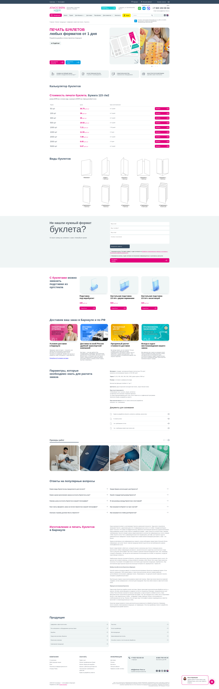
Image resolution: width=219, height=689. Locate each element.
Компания (54, 657)
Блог (51, 664)
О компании (53, 660)
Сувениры (52, 2)
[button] (153, 66)
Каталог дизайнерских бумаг (87, 662)
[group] (64, 458)
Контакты (118, 15)
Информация (116, 657)
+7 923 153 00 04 (161, 8)
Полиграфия (61, 2)
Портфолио (97, 15)
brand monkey (63, 684)
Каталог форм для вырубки (86, 664)
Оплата (112, 662)
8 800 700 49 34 (162, 658)
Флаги (65, 15)
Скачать (83, 657)
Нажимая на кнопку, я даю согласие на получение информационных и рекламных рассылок (137, 256)
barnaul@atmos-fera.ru (163, 11)
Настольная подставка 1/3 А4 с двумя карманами (122, 297)
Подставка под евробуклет (87, 297)
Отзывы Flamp (53, 668)
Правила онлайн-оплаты (117, 668)
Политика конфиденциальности (58, 666)
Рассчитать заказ (70, 62)
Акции (127, 15)
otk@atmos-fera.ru (138, 669)
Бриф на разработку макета (87, 672)
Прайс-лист (82, 660)
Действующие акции (55, 662)
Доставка (89, 15)
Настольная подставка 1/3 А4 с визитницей (151, 297)
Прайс (71, 15)
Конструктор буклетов (54, 62)
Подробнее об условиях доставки (59, 358)
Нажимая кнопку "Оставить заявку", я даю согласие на (139, 252)
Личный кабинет (147, 2)
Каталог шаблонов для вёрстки (88, 666)
